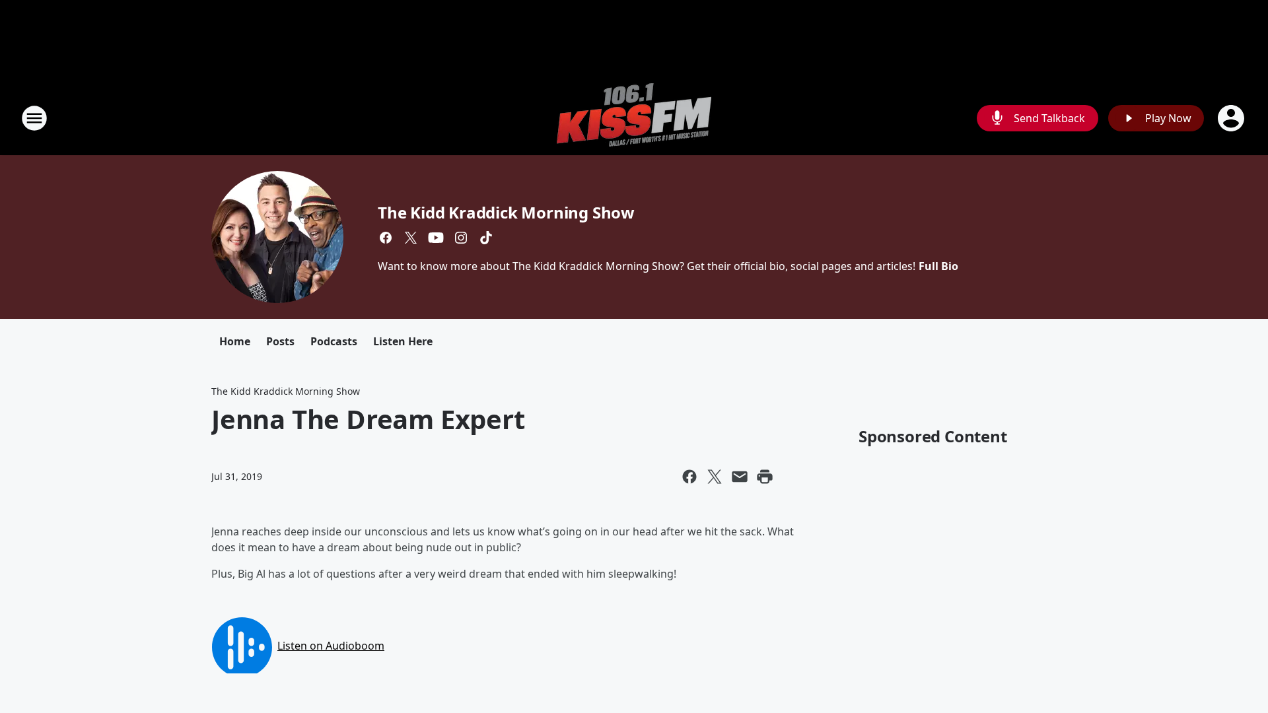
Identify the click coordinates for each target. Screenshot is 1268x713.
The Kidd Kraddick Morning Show (506, 212)
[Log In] (1232, 118)
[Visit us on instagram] (461, 238)
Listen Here (403, 341)
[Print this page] (765, 476)
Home (234, 341)
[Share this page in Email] (739, 476)
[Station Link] (634, 118)
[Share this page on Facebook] (689, 476)
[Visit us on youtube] (436, 238)
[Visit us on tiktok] (486, 238)
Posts (280, 341)
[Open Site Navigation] (34, 118)
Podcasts (333, 341)
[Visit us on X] (411, 238)
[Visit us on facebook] (386, 238)
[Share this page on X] (714, 476)
